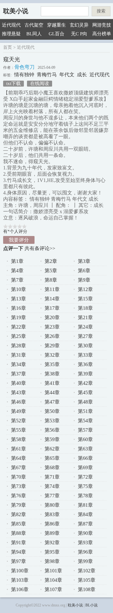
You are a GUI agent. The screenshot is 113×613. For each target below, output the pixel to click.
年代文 (66, 74)
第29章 (52, 345)
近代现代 (11, 25)
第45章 (85, 392)
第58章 (18, 439)
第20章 (52, 317)
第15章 (85, 298)
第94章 (18, 552)
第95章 (52, 552)
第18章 (85, 308)
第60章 (85, 439)
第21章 (85, 317)
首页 (7, 47)
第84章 (85, 514)
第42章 (85, 383)
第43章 (18, 392)
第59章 (52, 439)
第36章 (85, 364)
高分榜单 (101, 33)
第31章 (18, 355)
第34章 (18, 364)
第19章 (18, 317)
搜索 (101, 11)
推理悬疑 (11, 33)
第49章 (18, 411)
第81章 (85, 505)
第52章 (18, 420)
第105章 (86, 580)
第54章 (85, 420)
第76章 (18, 495)
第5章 (51, 270)
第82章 (18, 514)
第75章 (85, 486)
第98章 (52, 561)
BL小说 (91, 605)
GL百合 (56, 33)
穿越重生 (56, 25)
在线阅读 (39, 83)
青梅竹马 (47, 74)
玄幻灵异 (79, 25)
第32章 (52, 355)
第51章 (85, 411)
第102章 (86, 570)
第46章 (18, 401)
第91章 (18, 542)
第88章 (18, 533)
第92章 (52, 542)
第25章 (18, 336)
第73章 (18, 486)
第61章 (18, 448)
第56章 (52, 430)
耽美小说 (15, 11)
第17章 (52, 308)
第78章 (85, 495)
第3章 (84, 261)
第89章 (52, 533)
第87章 (85, 523)
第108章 (86, 589)
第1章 (17, 261)
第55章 (18, 430)
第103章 (20, 580)
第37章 (18, 373)
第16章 (18, 308)
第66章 (85, 458)
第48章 (85, 401)
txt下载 (13, 83)
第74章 (52, 486)
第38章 (52, 373)
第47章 (52, 401)
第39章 (85, 373)
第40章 (18, 383)
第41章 (52, 383)
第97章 (18, 561)
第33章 (85, 355)
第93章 (85, 542)
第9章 (84, 280)
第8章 (51, 280)
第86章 (52, 523)
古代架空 (33, 25)
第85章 (18, 523)
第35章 (52, 364)
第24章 (85, 326)
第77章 (52, 495)
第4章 (17, 270)
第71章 (52, 477)
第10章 (18, 289)
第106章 (20, 589)
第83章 (52, 514)
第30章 (85, 345)
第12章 (85, 289)
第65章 (52, 458)
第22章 (18, 326)
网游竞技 (101, 25)
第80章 (52, 505)
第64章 (18, 458)
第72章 (85, 477)
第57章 (85, 430)
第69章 (85, 467)
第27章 (85, 336)
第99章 (85, 561)
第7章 (17, 280)
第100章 (20, 570)
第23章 (52, 326)
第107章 (53, 589)
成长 (82, 74)
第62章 (52, 448)
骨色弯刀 (24, 67)
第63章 (85, 448)
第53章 (52, 420)
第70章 (18, 477)
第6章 (84, 270)
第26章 (52, 336)
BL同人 (34, 33)
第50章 (52, 411)
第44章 (52, 392)
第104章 (53, 580)
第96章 (85, 552)
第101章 (53, 570)
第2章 (51, 261)
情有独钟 (24, 74)
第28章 (18, 345)
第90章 (85, 533)
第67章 (18, 467)
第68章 (52, 467)
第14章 (52, 298)
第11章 (52, 289)
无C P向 (79, 33)
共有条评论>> (39, 248)
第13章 (18, 298)
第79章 (18, 505)
